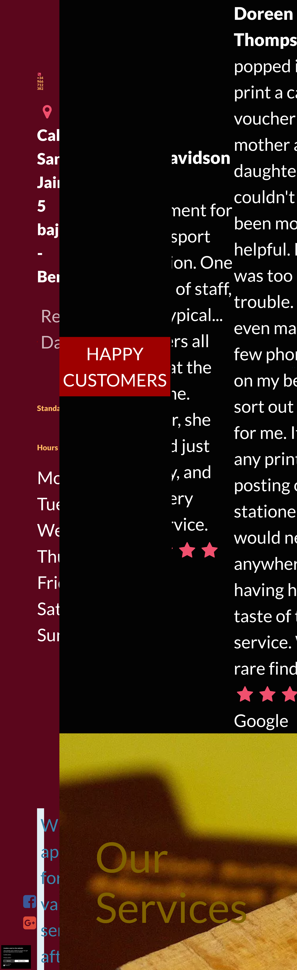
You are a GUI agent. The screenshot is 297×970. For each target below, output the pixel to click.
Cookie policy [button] (7, 954)
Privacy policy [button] (7, 957)
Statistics (7, 965)
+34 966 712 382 (40, 83)
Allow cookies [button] (21, 961)
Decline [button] (9, 961)
